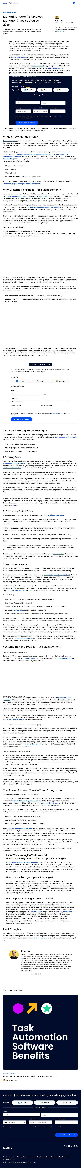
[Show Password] (64, 111)
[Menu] (78, 3)
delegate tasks (19, 57)
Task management (10, 141)
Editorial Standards (23, 1157)
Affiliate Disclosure (63, 1157)
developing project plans (54, 515)
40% (15, 505)
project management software (20, 828)
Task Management (10, 12)
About (5, 1157)
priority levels (30, 658)
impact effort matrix (65, 658)
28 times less (39, 938)
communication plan (18, 590)
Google (46, 90)
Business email (38, 108)
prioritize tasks (36, 912)
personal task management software (27, 801)
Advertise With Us (8, 1159)
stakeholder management (13, 463)
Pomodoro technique (25, 638)
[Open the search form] (74, 3)
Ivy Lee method (66, 912)
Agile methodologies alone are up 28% (44, 207)
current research (38, 66)
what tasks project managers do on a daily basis (21, 183)
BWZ (22, 1162)
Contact (12, 1157)
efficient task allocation (12, 468)
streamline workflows (34, 744)
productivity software (50, 803)
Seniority (19, 108)
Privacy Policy (59, 116)
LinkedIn (30, 90)
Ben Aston (25, 951)
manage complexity (52, 68)
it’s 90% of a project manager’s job (57, 575)
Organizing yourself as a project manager (22, 862)
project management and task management (34, 154)
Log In (28, 86)
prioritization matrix (16, 719)
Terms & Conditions (37, 1157)
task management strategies (66, 437)
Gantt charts (43, 196)
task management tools (17, 196)
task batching (8, 159)
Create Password (56, 108)
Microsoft (62, 90)
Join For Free (61, 31)
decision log (18, 610)
